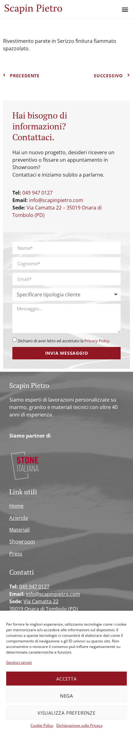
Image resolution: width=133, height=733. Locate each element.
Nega (66, 696)
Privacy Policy (96, 341)
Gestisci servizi (19, 662)
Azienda (18, 518)
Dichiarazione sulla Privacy (79, 725)
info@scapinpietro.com (56, 200)
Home (16, 505)
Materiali (19, 529)
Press (15, 553)
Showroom (22, 541)
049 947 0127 (37, 192)
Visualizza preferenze (66, 713)
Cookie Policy (42, 725)
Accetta (66, 679)
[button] (125, 9)
